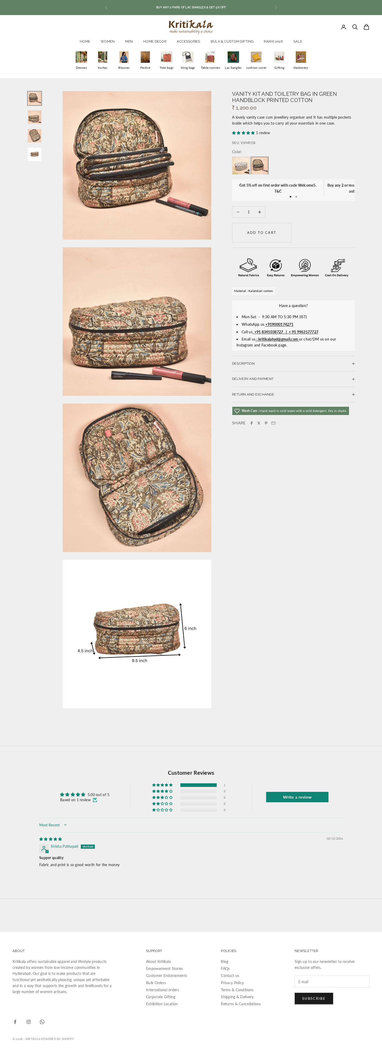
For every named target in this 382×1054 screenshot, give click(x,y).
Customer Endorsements (166, 975)
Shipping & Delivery (237, 997)
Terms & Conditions (237, 990)
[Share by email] (273, 423)
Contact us (230, 975)
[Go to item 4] (34, 154)
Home (85, 41)
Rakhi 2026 (273, 41)
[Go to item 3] (34, 135)
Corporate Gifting (160, 997)
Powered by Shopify (57, 1039)
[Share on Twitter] (259, 423)
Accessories (188, 41)
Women (108, 41)
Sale (297, 41)
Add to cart (261, 233)
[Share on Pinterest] (266, 423)
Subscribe (314, 998)
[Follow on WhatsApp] (42, 1021)
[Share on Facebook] (251, 423)
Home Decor (154, 41)
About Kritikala (158, 961)
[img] (50, 839)
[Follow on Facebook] (15, 1021)
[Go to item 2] (34, 117)
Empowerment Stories (164, 968)
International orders (162, 990)
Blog (224, 961)
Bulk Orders (156, 983)
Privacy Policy (232, 983)
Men (129, 41)
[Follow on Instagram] (28, 1021)
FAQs (225, 968)
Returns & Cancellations (241, 1004)
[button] (244, 133)
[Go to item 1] (34, 98)
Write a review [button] (297, 796)
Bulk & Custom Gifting (232, 41)
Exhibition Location (162, 1004)
